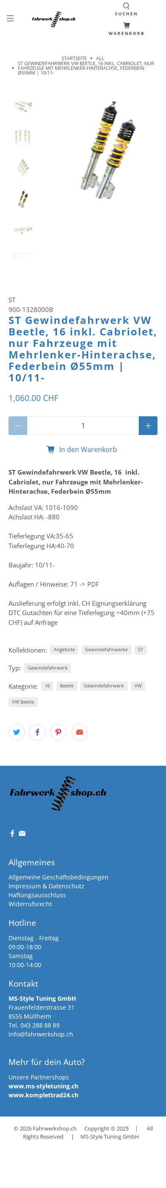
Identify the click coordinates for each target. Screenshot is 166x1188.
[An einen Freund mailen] (80, 732)
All (100, 58)
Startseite (74, 58)
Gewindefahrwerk (48, 667)
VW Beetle (23, 701)
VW (138, 685)
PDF (93, 584)
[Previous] (55, 149)
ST (12, 299)
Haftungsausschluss (37, 895)
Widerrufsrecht (30, 904)
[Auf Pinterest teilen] (58, 732)
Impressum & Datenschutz (46, 886)
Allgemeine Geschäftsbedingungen (59, 877)
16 (47, 685)
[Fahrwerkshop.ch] (54, 19)
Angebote (64, 649)
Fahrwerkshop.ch (55, 1128)
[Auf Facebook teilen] (37, 732)
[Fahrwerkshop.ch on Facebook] (12, 835)
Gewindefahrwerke (106, 649)
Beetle (67, 685)
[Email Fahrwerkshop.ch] (22, 835)
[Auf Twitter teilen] (17, 732)
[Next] (144, 149)
